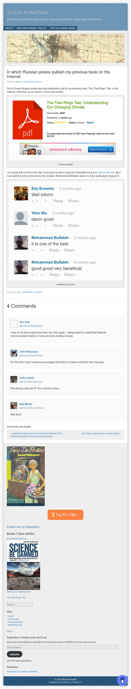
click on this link (106, 172)
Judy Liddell (26, 377)
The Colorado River (62, 28)
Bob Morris (25, 404)
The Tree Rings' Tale (16, 597)
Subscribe (14, 654)
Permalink (38, 292)
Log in (11, 615)
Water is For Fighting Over (19, 591)
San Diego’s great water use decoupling (101, 433)
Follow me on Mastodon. (23, 526)
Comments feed (15, 621)
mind (18, 292)
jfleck (18, 81)
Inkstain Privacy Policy (31, 28)
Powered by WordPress (60, 682)
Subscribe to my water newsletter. (22, 671)
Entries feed (13, 618)
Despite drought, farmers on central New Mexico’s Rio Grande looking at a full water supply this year (36, 435)
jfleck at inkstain (27, 12)
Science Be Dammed (16, 538)
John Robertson (28, 351)
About (9, 28)
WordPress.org (15, 624)
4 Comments (27, 292)
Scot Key (24, 322)
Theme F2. (77, 682)
